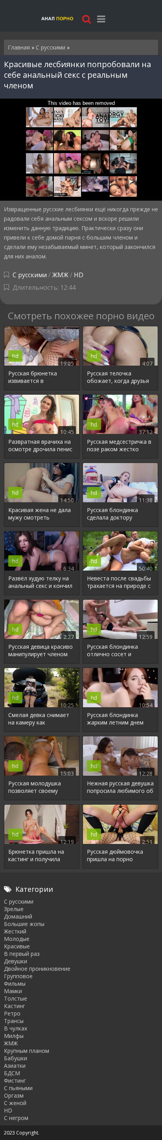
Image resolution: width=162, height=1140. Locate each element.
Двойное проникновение (37, 968)
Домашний (18, 916)
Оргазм (14, 1095)
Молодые (16, 938)
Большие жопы (24, 924)
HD (78, 275)
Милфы (14, 1035)
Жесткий (15, 931)
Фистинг (15, 1080)
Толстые (15, 998)
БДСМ (12, 1073)
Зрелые (14, 909)
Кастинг (14, 1006)
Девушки (15, 961)
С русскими (30, 275)
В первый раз (22, 953)
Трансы (14, 1021)
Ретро (12, 1013)
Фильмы (15, 983)
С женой (15, 1103)
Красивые (17, 946)
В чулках (15, 1028)
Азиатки (15, 1065)
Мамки (13, 991)
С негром (16, 1118)
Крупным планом (26, 1050)
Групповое (18, 976)
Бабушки (15, 1058)
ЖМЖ (60, 275)
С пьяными (18, 1088)
